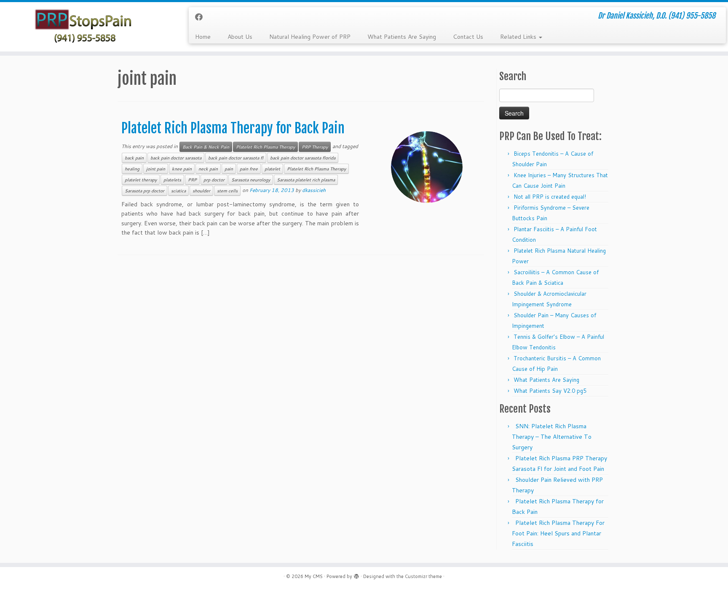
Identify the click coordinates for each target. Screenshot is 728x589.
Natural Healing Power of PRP (310, 36)
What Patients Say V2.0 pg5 (550, 390)
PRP (192, 180)
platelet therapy (141, 180)
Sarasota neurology (250, 180)
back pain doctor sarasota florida (302, 158)
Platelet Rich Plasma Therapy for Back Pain (233, 128)
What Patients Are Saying (401, 36)
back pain (134, 158)
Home (203, 36)
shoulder (201, 191)
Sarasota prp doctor (144, 191)
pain (229, 169)
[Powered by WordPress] (356, 575)
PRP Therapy (315, 147)
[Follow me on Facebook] (201, 16)
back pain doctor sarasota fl (235, 158)
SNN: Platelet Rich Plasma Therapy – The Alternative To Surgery (552, 436)
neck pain (208, 169)
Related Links (519, 36)
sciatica (178, 191)
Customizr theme (423, 576)
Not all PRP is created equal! (550, 196)
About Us (240, 36)
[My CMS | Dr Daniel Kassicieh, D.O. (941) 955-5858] (84, 26)
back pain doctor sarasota (175, 158)
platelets (172, 180)
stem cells (227, 191)
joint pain (155, 169)
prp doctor (214, 180)
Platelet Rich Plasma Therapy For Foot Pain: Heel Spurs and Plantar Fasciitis (558, 533)
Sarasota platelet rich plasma (306, 180)
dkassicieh (314, 190)
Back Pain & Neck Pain (205, 147)
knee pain (182, 169)
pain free (249, 169)
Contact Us (468, 36)
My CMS (314, 576)
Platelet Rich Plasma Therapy (265, 147)
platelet (272, 169)
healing (132, 169)
